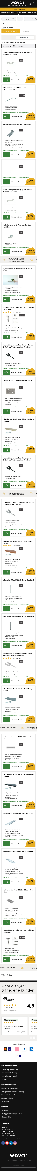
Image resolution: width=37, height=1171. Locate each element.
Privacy (8, 1160)
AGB (22, 1165)
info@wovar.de (9, 1133)
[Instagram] (15, 1143)
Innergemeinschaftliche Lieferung (12, 1092)
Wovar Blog (5, 1101)
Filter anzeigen (11, 31)
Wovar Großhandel (8, 1095)
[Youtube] (7, 1143)
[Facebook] (3, 1143)
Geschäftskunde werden (9, 1088)
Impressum (16, 1165)
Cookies (15, 1160)
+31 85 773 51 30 (9, 1135)
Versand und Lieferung (9, 1073)
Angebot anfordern (8, 1098)
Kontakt (4, 1079)
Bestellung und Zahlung (9, 1070)
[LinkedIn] (11, 1143)
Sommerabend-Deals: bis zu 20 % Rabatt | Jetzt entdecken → (19, 13)
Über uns (4, 1110)
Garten (20, 19)
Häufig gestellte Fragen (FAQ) (11, 1114)
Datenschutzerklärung (25, 1160)
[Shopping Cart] (34, 4)
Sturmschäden (6, 1117)
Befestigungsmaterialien (9, 19)
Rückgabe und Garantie (9, 1076)
